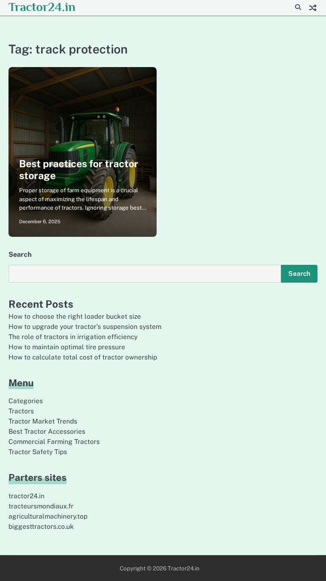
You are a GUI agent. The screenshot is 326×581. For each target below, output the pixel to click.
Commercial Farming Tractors (54, 441)
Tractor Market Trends (42, 421)
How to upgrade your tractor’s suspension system (84, 326)
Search (19, 254)
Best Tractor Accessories (46, 431)
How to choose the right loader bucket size (74, 316)
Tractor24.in (42, 7)
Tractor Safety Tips (37, 451)
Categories (25, 400)
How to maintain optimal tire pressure (66, 347)
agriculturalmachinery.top (47, 516)
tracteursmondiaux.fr (40, 506)
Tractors (21, 411)
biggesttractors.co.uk (41, 526)
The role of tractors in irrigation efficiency (73, 336)
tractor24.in (26, 496)
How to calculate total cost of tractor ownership (82, 357)
